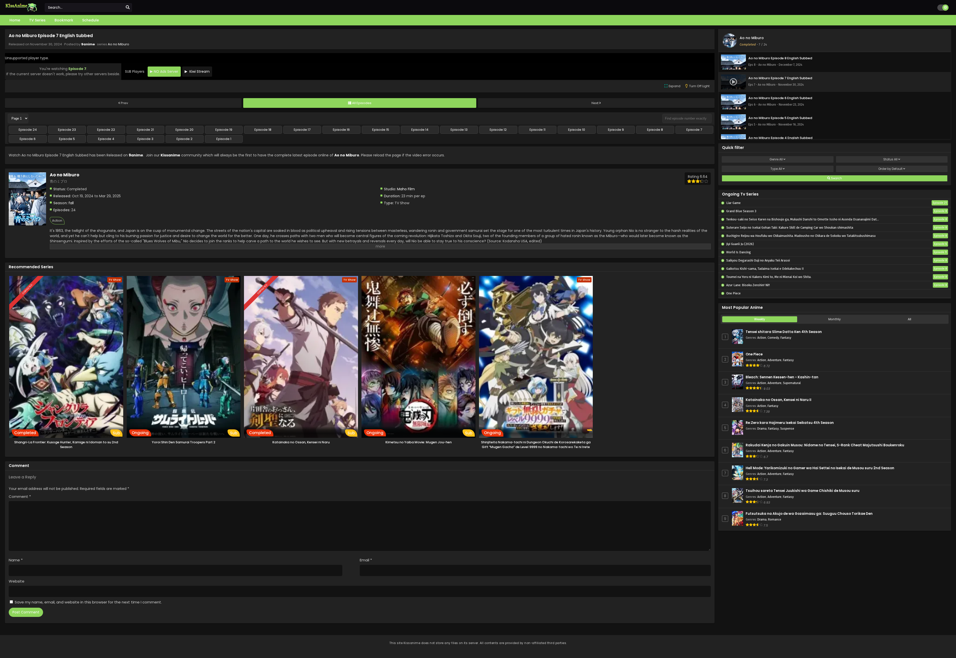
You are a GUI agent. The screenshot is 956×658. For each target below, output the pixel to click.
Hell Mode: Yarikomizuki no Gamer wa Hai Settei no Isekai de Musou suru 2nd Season (820, 468)
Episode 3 (145, 138)
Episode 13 (459, 129)
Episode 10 (576, 129)
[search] (127, 7)
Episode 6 (28, 138)
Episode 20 (184, 129)
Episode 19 (223, 129)
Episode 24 (28, 129)
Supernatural (792, 383)
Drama (762, 428)
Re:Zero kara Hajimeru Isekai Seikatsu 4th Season (790, 422)
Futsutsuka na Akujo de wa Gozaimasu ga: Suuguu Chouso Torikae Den (809, 513)
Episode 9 (616, 129)
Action (57, 220)
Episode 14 (419, 129)
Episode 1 (223, 138)
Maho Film (406, 189)
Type (776, 169)
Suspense (787, 428)
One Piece (754, 354)
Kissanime (170, 155)
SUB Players (134, 71)
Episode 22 (106, 129)
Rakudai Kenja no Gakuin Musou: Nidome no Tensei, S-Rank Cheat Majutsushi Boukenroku (825, 445)
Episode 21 (145, 129)
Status (890, 159)
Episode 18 (262, 129)
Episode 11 (537, 129)
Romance (774, 519)
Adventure (774, 360)
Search (836, 178)
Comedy (773, 337)
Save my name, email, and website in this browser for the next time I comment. (88, 602)
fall (71, 202)
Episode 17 (302, 129)
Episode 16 (341, 129)
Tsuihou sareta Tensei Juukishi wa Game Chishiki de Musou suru (802, 490)
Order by (890, 169)
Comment (20, 496)
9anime (88, 44)
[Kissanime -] (21, 10)
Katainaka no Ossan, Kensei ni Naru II (778, 399)
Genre (776, 159)
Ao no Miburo (118, 44)
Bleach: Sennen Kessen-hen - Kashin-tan (782, 377)
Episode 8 (655, 129)
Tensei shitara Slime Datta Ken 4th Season (784, 331)
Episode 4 (106, 138)
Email (366, 560)
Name (16, 560)
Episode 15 (380, 129)
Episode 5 (67, 138)
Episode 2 (184, 138)
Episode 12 (498, 129)
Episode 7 (694, 129)
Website (16, 581)
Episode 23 (67, 129)
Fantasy (785, 337)
